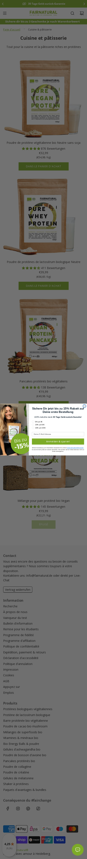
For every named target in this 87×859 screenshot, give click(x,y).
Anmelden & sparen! (58, 441)
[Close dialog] (84, 406)
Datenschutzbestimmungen (75, 447)
